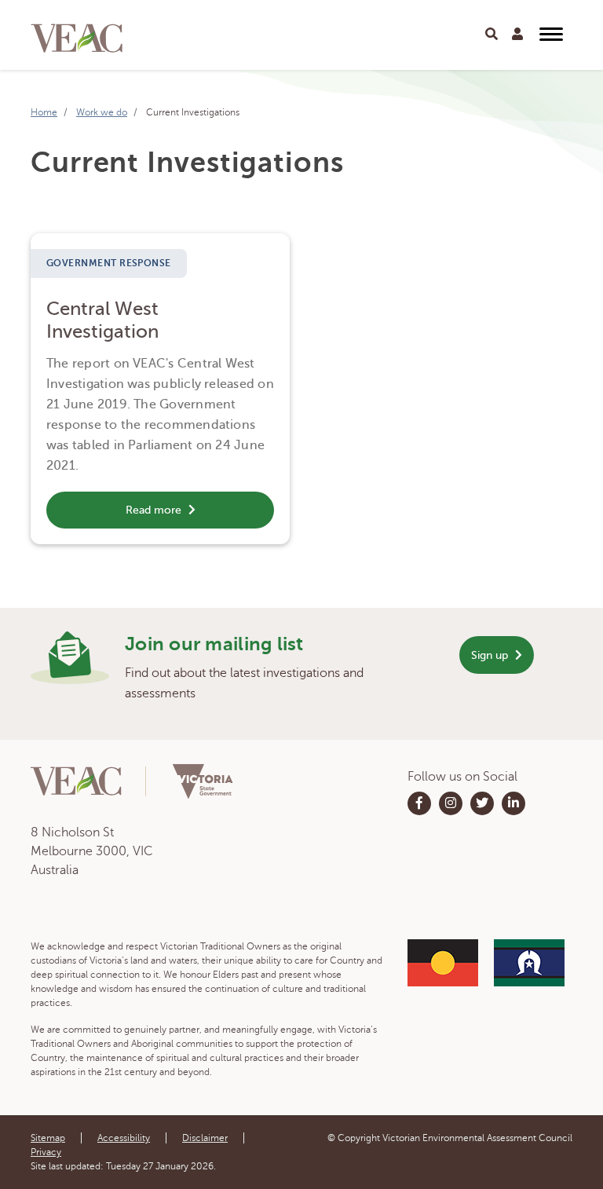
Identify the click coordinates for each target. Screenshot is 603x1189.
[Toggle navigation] (491, 34)
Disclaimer (205, 1137)
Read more (155, 510)
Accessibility (123, 1137)
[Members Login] (517, 34)
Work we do (101, 112)
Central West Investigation (102, 320)
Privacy (46, 1152)
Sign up (491, 655)
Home (44, 112)
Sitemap (48, 1137)
